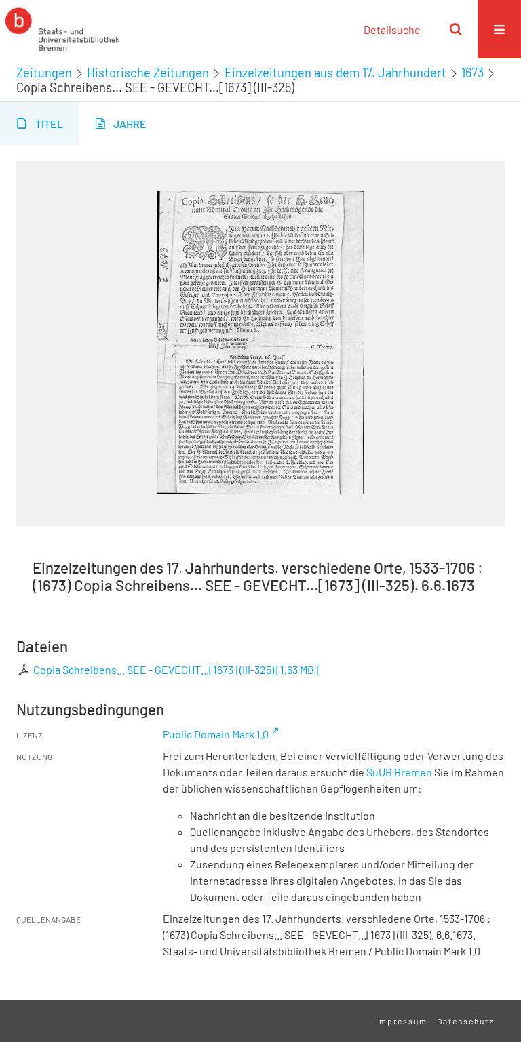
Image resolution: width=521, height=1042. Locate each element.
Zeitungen (44, 72)
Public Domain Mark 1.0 (216, 733)
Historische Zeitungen (148, 72)
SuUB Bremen (399, 771)
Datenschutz (465, 1021)
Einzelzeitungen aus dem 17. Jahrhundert (335, 72)
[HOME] (62, 29)
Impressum (401, 1021)
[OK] (456, 29)
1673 (472, 72)
